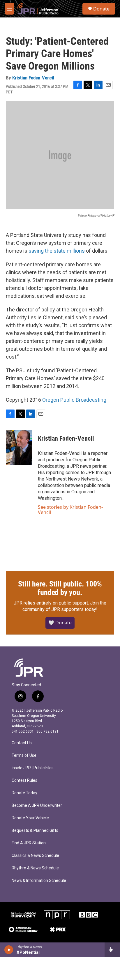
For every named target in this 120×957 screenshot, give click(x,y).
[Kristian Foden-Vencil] (19, 447)
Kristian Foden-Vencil (33, 78)
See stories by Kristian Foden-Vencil (70, 509)
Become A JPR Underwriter (37, 805)
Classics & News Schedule (35, 855)
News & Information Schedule (39, 880)
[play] (9, 950)
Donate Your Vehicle (30, 818)
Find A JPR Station (29, 843)
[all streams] (112, 949)
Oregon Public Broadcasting (74, 400)
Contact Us (22, 743)
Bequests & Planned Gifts (35, 830)
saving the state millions (57, 251)
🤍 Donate (60, 622)
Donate (101, 8)
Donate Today (24, 793)
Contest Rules (24, 780)
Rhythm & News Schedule (35, 868)
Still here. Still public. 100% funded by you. (60, 588)
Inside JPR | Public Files (33, 768)
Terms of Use (24, 755)
